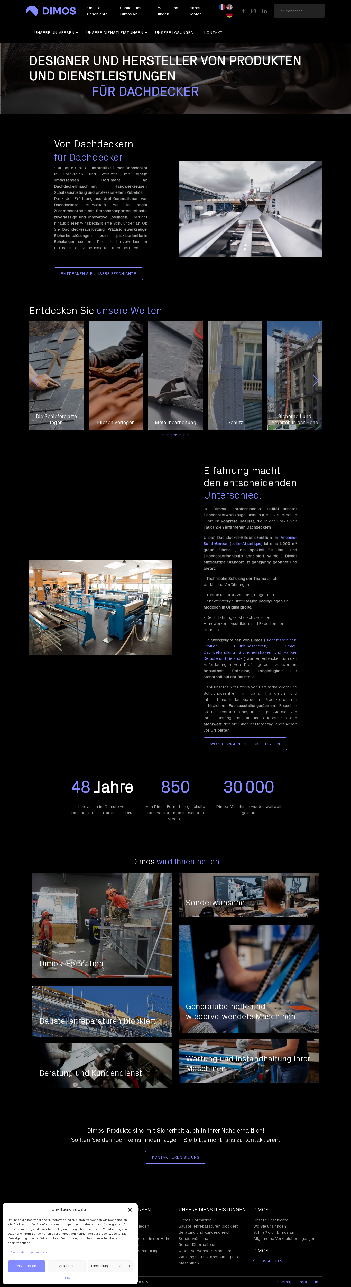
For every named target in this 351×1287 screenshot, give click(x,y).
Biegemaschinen (280, 640)
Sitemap (285, 1282)
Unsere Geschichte (270, 1220)
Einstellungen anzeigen (110, 1266)
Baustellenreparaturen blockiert (208, 1226)
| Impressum (307, 1282)
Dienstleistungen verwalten (29, 1252)
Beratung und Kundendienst (204, 1232)
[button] (130, 1209)
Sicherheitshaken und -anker (267, 652)
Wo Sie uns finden (269, 1226)
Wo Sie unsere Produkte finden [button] (245, 744)
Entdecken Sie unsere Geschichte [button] (98, 274)
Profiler (210, 646)
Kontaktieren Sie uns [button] (175, 1157)
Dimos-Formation (195, 1220)
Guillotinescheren (250, 646)
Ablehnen (67, 1266)
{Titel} (67, 1277)
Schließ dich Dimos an (273, 1232)
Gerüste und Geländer (224, 658)
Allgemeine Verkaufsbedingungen (284, 1239)
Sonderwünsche (193, 1239)
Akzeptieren (26, 1266)
